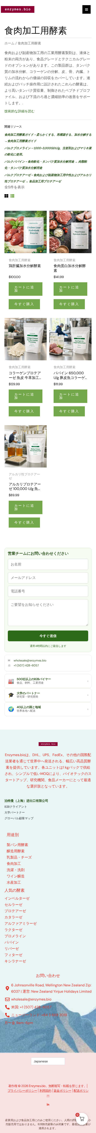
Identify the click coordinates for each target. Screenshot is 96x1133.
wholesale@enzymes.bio (30, 660)
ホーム (9, 43)
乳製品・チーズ (19, 857)
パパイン (11, 942)
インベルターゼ (16, 898)
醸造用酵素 (16, 851)
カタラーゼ (13, 917)
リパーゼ (11, 948)
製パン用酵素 (17, 844)
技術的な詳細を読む (19, 111)
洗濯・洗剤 (16, 870)
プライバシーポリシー (22, 1090)
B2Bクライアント (15, 807)
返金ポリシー (62, 1090)
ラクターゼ (13, 929)
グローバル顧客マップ (18, 818)
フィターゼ (13, 955)
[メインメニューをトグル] (86, 9)
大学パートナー (14, 812)
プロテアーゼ (15, 911)
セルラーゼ (13, 904)
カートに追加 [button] (24, 289)
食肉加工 (14, 863)
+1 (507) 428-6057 (26, 665)
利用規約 (45, 1090)
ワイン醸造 (16, 876)
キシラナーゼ (15, 961)
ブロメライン (15, 936)
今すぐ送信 (48, 636)
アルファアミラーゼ (20, 923)
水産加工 (14, 882)
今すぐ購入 (24, 304)
